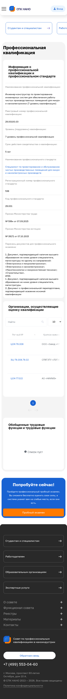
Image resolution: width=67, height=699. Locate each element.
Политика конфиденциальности (23, 685)
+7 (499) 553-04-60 (20, 664)
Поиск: (26, 321)
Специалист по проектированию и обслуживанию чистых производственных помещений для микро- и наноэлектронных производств (32, 169)
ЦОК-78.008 (17, 344)
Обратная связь (29, 655)
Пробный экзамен (33, 512)
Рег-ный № (17, 334)
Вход (58, 8)
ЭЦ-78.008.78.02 (20, 359)
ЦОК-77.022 (17, 378)
